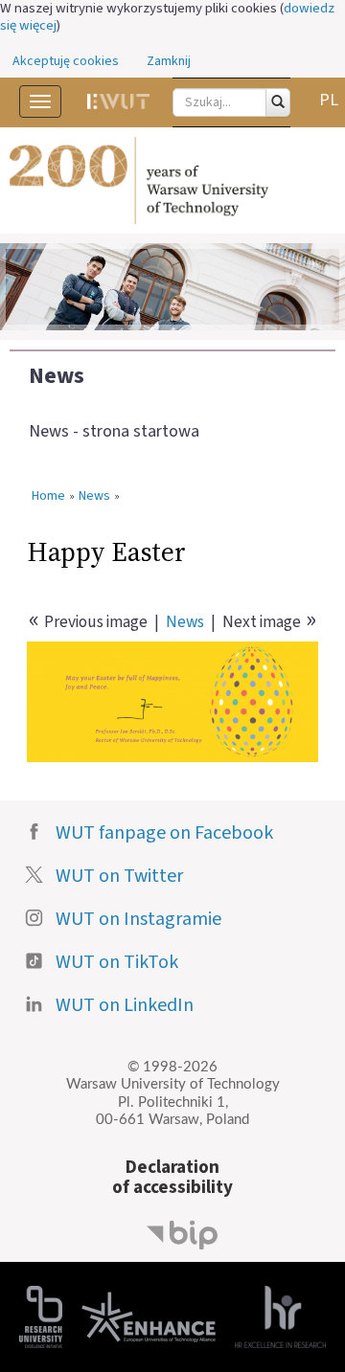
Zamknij (169, 61)
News (56, 376)
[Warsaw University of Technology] (172, 181)
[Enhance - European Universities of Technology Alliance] (148, 1316)
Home (48, 497)
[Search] (277, 102)
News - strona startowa (114, 431)
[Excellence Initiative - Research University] (40, 1316)
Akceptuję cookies (65, 61)
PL (328, 100)
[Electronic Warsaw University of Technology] (118, 101)
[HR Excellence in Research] (280, 1316)
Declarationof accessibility (172, 1177)
